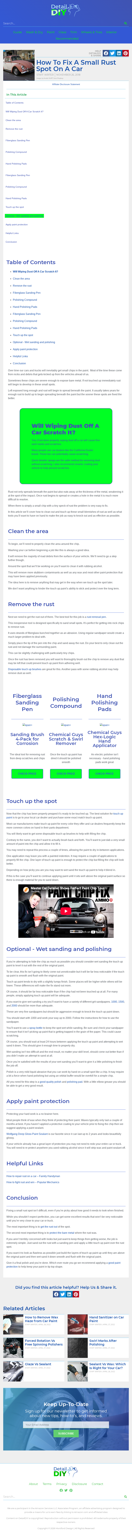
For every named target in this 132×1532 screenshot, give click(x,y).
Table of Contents (15, 102)
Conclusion (19, 363)
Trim (73, 32)
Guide (17, 32)
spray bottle (35, 1028)
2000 (14, 1005)
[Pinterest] (70, 1490)
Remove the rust (22, 285)
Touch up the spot (23, 335)
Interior (111, 32)
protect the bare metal (62, 1232)
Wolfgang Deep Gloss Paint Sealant (27, 1134)
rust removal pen (96, 617)
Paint (51, 32)
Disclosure (79, 1484)
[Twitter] (66, 1490)
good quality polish (50, 1081)
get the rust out (49, 1226)
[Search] (125, 23)
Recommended (67, 38)
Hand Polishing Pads (25, 307)
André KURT (48, 78)
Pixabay (60, 78)
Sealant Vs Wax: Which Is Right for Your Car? (107, 1366)
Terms (47, 1484)
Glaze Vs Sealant (38, 1364)
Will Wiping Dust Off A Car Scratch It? (24, 111)
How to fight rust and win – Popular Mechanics (32, 1182)
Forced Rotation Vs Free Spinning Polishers (44, 1342)
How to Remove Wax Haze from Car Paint (41, 1319)
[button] (106, 53)
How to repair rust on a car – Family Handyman (33, 1176)
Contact (97, 1484)
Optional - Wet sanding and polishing (34, 342)
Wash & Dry (34, 32)
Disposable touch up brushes (24, 669)
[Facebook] (61, 1490)
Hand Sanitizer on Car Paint (106, 1319)
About (33, 1484)
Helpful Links (20, 356)
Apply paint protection (25, 349)
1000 (114, 1001)
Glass (62, 32)
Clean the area (21, 278)
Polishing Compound (25, 299)
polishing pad (74, 1081)
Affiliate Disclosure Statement (66, 84)
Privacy (61, 1484)
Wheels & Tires (91, 32)
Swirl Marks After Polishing (103, 1342)
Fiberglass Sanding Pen (27, 292)
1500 (121, 1001)
